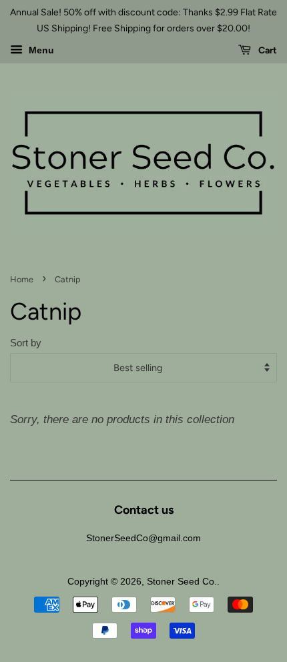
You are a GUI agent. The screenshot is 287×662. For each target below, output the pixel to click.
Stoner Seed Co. (182, 581)
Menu (40, 50)
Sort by (25, 342)
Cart (266, 50)
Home (21, 279)
